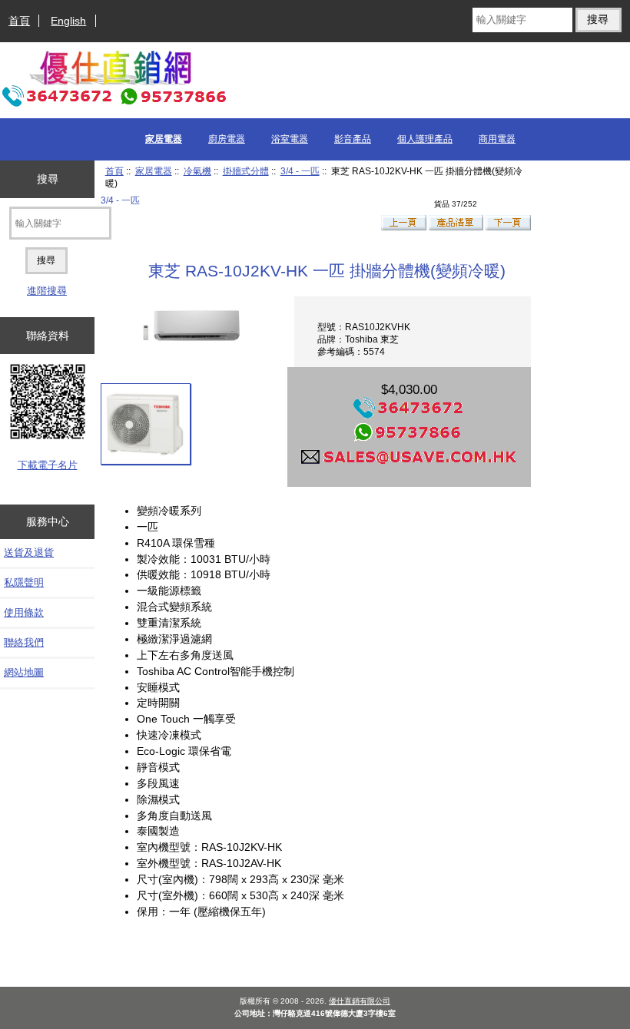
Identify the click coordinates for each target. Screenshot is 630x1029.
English (68, 21)
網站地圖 (24, 672)
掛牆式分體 (246, 171)
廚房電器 (226, 139)
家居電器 (153, 171)
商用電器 (497, 139)
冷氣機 (197, 171)
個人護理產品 (425, 139)
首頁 (19, 21)
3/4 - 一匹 (300, 171)
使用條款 (24, 612)
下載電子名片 (48, 465)
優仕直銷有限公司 (359, 1001)
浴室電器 (289, 139)
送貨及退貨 (29, 552)
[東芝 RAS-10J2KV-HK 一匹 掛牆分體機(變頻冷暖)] (146, 424)
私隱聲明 (24, 582)
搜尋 (47, 179)
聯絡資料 (47, 335)
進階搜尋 (47, 290)
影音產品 (352, 139)
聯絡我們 (24, 642)
